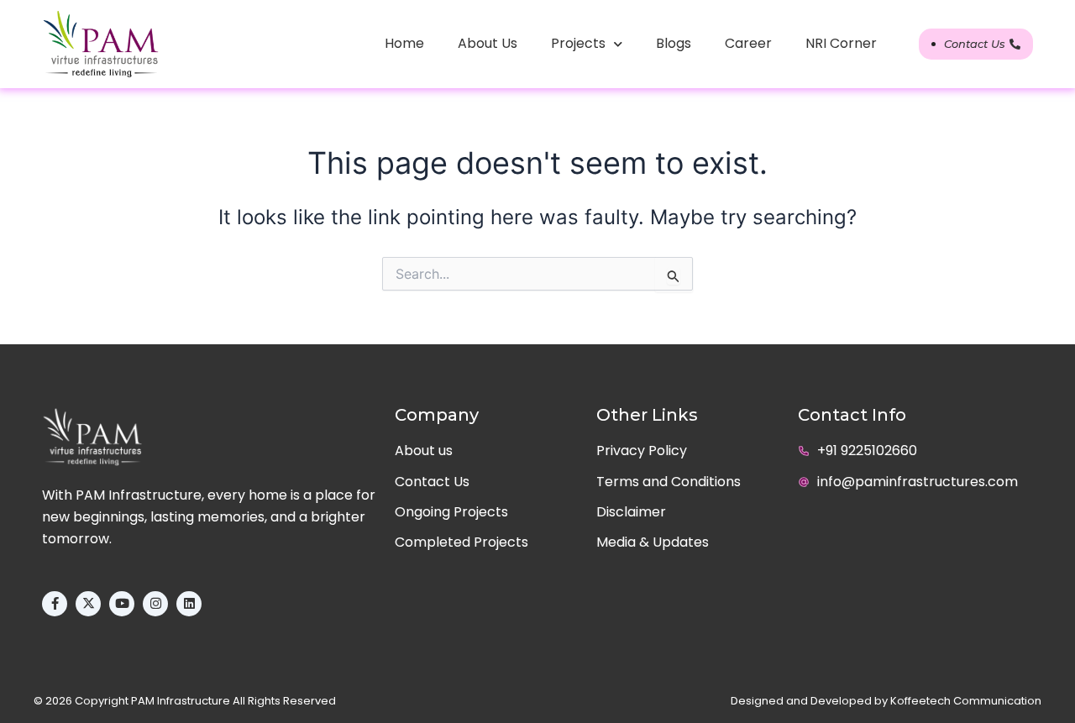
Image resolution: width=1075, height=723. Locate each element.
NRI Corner (841, 43)
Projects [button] (578, 43)
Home (404, 43)
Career (748, 43)
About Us (487, 43)
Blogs (673, 43)
